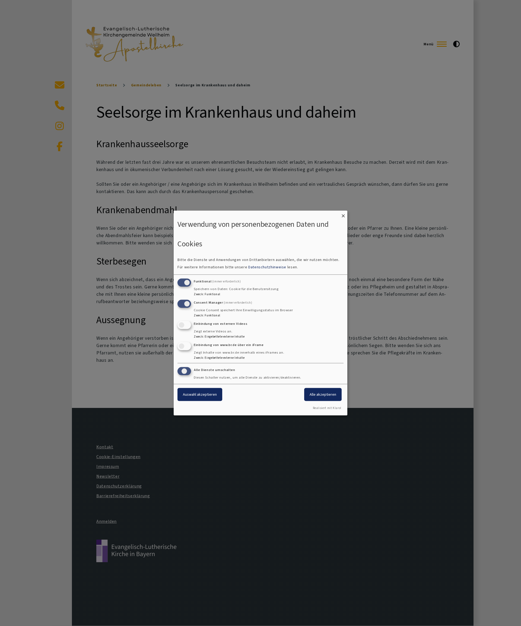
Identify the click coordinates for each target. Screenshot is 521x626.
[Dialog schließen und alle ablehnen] (343, 213)
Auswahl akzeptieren (200, 394)
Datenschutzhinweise (267, 267)
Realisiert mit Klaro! (327, 408)
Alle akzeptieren (323, 394)
